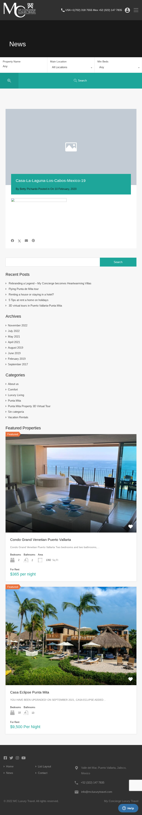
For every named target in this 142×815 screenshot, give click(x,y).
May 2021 (14, 336)
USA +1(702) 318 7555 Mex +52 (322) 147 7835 (93, 10)
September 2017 (18, 364)
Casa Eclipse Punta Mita (29, 692)
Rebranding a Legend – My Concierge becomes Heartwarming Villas (50, 283)
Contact (42, 772)
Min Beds (102, 61)
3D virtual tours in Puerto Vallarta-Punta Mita (35, 305)
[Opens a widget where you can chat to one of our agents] (128, 808)
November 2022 (17, 325)
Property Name (12, 61)
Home (9, 766)
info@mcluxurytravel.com (96, 791)
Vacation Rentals (18, 417)
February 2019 (17, 358)
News (9, 772)
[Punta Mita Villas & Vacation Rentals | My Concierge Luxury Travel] (20, 15)
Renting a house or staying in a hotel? (31, 294)
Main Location (58, 61)
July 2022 (14, 330)
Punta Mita (14, 400)
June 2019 (14, 353)
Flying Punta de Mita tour (24, 288)
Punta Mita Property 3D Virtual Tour (29, 406)
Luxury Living (16, 395)
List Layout (44, 766)
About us (13, 383)
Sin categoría (16, 411)
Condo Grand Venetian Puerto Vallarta (40, 540)
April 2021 (14, 342)
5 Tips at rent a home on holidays (28, 300)
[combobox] (70, 68)
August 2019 (15, 347)
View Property (71, 512)
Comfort (13, 389)
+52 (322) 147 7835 (92, 782)
